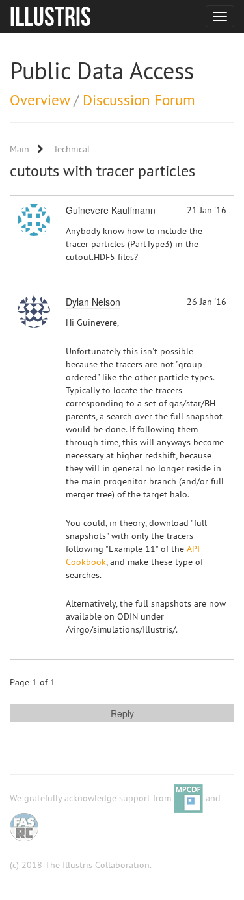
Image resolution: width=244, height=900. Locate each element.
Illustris (50, 16)
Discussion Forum (139, 99)
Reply (122, 713)
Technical (71, 149)
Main (19, 149)
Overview (40, 99)
